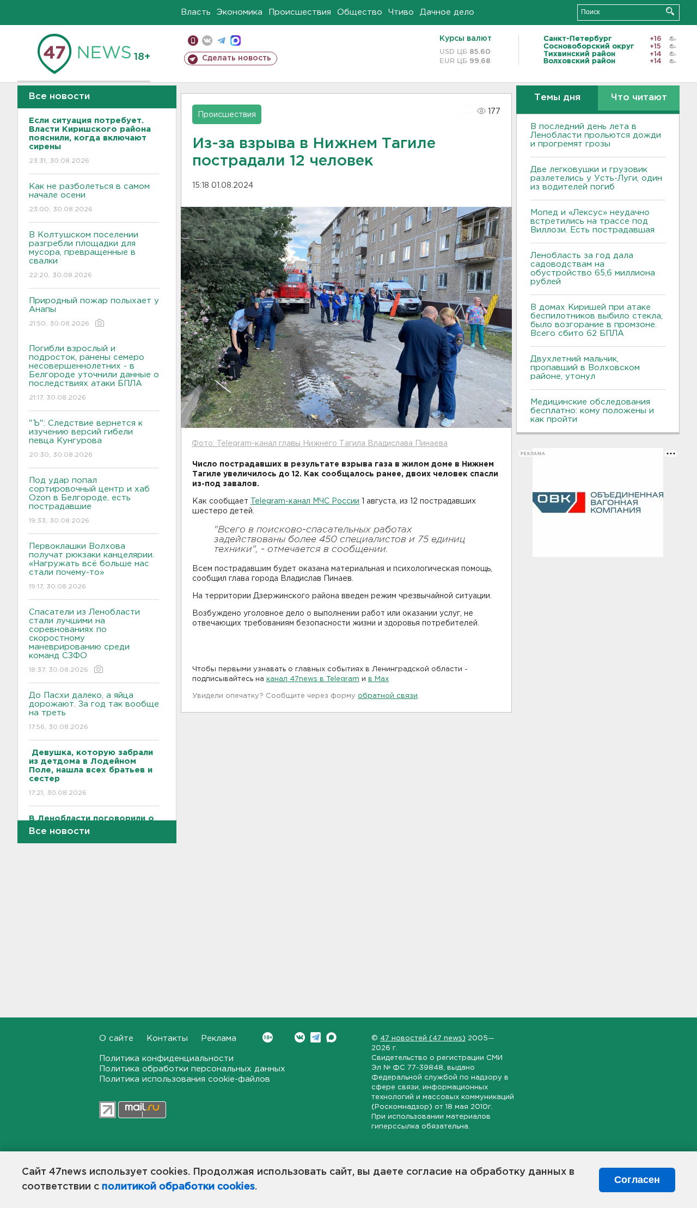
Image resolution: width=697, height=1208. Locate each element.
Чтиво (401, 12)
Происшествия (299, 12)
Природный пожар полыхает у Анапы (94, 312)
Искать (670, 11)
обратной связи (388, 696)
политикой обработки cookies (178, 1186)
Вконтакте (300, 1037)
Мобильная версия (193, 40)
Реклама (218, 1038)
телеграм (221, 40)
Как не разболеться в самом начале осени (89, 197)
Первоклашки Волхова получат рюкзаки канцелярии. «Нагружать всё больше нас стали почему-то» (91, 566)
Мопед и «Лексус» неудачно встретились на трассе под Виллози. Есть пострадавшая (592, 221)
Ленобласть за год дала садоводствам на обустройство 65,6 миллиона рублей (592, 268)
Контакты (167, 1038)
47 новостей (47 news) (423, 1038)
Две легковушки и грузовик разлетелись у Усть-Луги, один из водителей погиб (596, 178)
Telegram (315, 1037)
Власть (196, 12)
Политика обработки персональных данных (192, 1068)
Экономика (239, 12)
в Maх (378, 679)
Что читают (639, 98)
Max (331, 1037)
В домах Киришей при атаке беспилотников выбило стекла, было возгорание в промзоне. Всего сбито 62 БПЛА (596, 320)
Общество (359, 12)
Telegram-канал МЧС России (304, 501)
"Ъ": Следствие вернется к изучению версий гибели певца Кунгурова (86, 439)
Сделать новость (236, 58)
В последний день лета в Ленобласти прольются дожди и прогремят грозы (595, 135)
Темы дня (557, 98)
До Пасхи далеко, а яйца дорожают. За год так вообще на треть (94, 711)
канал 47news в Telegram (312, 679)
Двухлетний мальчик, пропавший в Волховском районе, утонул (585, 367)
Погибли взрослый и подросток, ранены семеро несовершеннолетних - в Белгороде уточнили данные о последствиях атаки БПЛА (94, 373)
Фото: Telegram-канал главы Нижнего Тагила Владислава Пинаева (320, 443)
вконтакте (207, 40)
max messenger (235, 40)
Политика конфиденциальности (166, 1058)
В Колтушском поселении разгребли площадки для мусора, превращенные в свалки (83, 254)
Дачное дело (447, 12)
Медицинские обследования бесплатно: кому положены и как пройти (592, 410)
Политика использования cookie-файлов (184, 1079)
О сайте (116, 1038)
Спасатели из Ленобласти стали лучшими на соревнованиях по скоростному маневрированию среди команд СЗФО (84, 641)
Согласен (637, 1179)
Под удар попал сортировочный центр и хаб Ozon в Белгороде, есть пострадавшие (89, 500)
